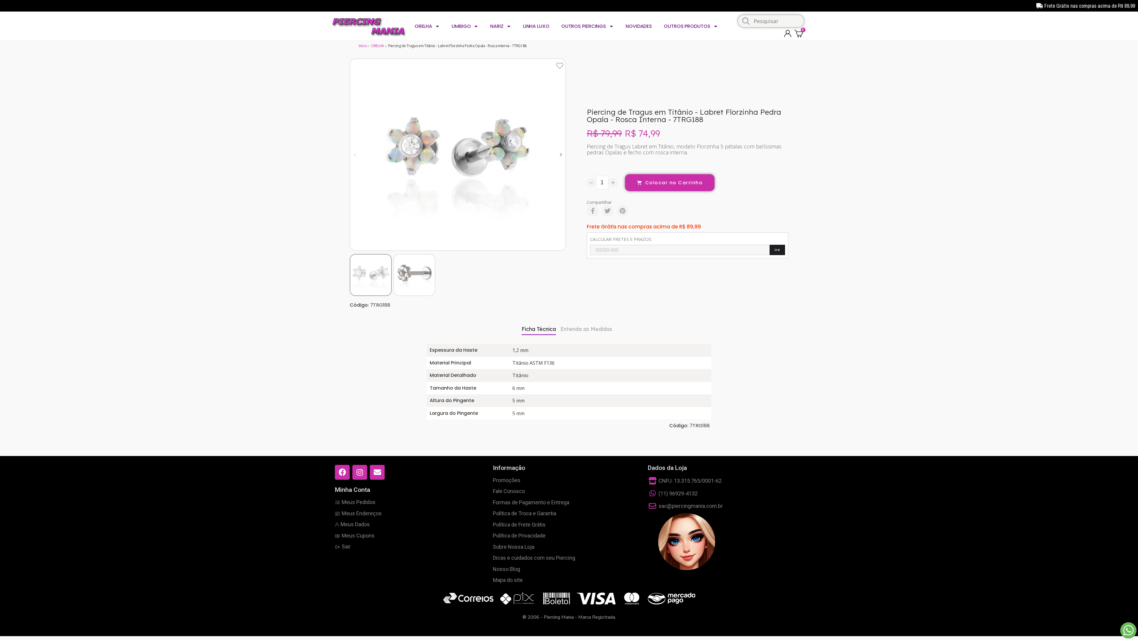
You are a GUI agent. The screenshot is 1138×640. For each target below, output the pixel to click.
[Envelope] (377, 472)
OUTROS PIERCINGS (583, 26)
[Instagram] (359, 472)
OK (777, 249)
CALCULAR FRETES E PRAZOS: (621, 239)
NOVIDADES (639, 26)
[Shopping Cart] (799, 33)
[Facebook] (593, 211)
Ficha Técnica (539, 329)
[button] (355, 154)
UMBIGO (461, 26)
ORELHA (423, 26)
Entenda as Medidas (586, 329)
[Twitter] (607, 211)
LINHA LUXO (536, 26)
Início (363, 45)
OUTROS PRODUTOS (687, 26)
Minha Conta (352, 489)
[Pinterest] (622, 211)
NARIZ (497, 26)
